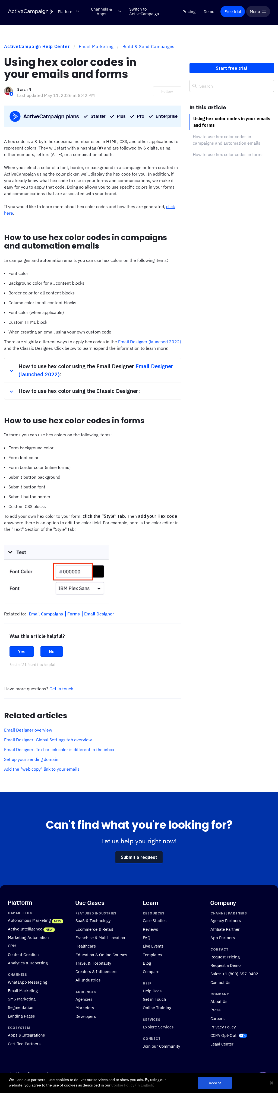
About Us (218, 1001)
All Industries (87, 980)
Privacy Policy (223, 1027)
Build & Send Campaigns (148, 46)
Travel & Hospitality (93, 963)
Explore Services (158, 1027)
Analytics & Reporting (28, 962)
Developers (85, 1016)
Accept (215, 1082)
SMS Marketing (22, 999)
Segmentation (20, 1007)
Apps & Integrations (26, 1035)
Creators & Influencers (96, 971)
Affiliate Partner (225, 929)
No (52, 651)
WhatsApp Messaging (27, 982)
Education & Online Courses (101, 954)
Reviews (150, 929)
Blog (147, 963)
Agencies (83, 999)
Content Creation (23, 954)
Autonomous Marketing (29, 920)
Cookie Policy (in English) (132, 1085)
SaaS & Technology (92, 920)
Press (215, 1010)
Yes (22, 651)
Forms (74, 614)
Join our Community (161, 1046)
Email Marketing (96, 46)
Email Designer (99, 614)
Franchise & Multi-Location (100, 937)
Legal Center (221, 1044)
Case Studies (154, 920)
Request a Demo (225, 965)
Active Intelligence (25, 929)
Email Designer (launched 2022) (149, 341)
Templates (152, 954)
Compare (151, 971)
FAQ (146, 937)
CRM (12, 946)
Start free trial (231, 68)
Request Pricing (225, 956)
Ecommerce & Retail (94, 929)
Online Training (157, 1008)
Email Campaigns (46, 614)
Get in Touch (154, 999)
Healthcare (85, 946)
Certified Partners (24, 1043)
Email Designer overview (28, 730)
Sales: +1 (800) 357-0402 (234, 973)
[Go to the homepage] (30, 11)
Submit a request (139, 857)
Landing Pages (21, 1016)
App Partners (222, 937)
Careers (217, 1018)
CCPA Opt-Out (223, 1035)
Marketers (84, 1008)
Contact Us (220, 982)
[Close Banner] (271, 1083)
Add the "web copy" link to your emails (42, 769)
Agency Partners (225, 920)
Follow (167, 91)
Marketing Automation (28, 937)
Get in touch (61, 688)
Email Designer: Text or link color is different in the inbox (59, 749)
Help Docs (152, 990)
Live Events (153, 946)
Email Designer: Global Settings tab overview (48, 739)
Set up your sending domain (31, 759)
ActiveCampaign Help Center (37, 46)
